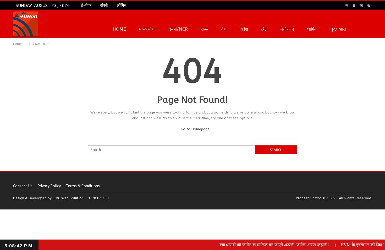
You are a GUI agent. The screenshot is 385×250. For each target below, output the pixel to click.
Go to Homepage (195, 129)
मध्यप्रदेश (147, 29)
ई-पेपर (86, 5)
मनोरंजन (287, 29)
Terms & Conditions (83, 186)
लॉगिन (121, 5)
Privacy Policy (49, 186)
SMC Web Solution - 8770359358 (81, 198)
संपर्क (104, 5)
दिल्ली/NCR (178, 29)
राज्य (204, 29)
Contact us (22, 186)
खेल (264, 29)
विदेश (244, 29)
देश (224, 29)
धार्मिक (312, 29)
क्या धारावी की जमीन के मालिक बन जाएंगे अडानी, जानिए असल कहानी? (271, 245)
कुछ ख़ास (338, 29)
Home (119, 29)
